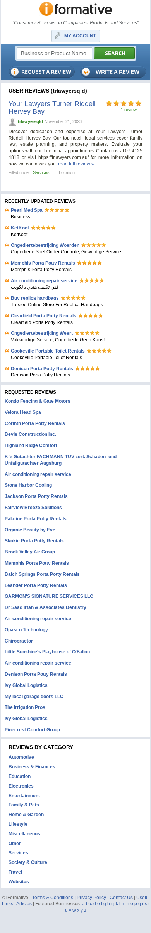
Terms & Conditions (52, 897)
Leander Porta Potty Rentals (36, 585)
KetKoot (20, 228)
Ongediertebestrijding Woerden (45, 245)
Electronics (21, 786)
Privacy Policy (91, 897)
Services (41, 172)
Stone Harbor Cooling (28, 485)
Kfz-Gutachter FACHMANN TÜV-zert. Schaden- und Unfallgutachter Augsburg (61, 460)
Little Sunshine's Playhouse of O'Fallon (47, 652)
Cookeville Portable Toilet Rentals (48, 351)
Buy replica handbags (35, 298)
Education (20, 776)
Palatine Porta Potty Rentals (36, 518)
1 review (129, 109)
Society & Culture (28, 862)
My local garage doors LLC (34, 696)
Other (15, 843)
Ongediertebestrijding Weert (42, 333)
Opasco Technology (26, 630)
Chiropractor (19, 641)
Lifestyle (18, 824)
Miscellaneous (24, 834)
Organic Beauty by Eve (30, 530)
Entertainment (24, 795)
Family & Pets (24, 805)
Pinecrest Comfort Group (32, 729)
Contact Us (121, 897)
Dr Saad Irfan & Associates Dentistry (45, 607)
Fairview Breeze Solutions (33, 507)
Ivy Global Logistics (26, 685)
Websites (19, 881)
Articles (24, 903)
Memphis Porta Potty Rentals (43, 263)
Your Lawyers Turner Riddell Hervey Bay (52, 107)
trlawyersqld (30, 121)
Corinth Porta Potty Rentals (35, 423)
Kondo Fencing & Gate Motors (37, 401)
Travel (15, 872)
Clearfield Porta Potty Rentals (43, 316)
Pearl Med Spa (27, 210)
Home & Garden (26, 814)
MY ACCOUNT (80, 36)
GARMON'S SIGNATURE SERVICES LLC (49, 596)
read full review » (76, 164)
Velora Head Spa (23, 412)
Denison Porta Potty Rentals (42, 368)
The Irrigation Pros (25, 707)
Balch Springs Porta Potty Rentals (42, 574)
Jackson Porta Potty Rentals (36, 496)
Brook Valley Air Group (30, 552)
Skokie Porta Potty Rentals (34, 540)
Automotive (21, 757)
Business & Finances (32, 766)
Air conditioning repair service (44, 280)
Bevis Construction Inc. (30, 434)
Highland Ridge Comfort (31, 445)
